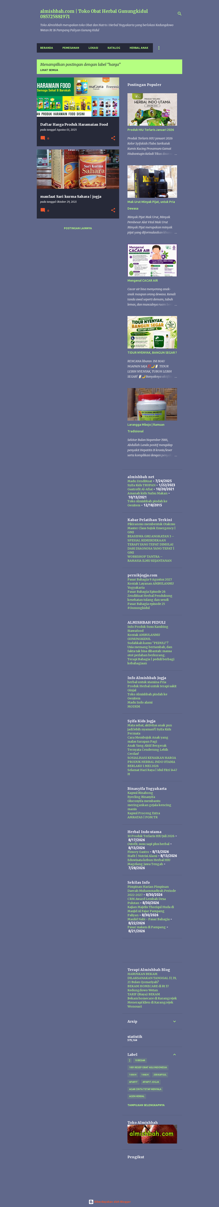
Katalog (114, 47)
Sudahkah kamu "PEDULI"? (147, 643)
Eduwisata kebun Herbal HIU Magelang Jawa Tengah (148, 862)
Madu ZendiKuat (139, 481)
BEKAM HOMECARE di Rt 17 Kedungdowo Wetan (148, 988)
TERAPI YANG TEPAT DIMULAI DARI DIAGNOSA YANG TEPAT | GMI (150, 548)
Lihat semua (49, 70)
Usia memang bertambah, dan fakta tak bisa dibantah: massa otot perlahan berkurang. (149, 651)
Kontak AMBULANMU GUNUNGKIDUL (143, 637)
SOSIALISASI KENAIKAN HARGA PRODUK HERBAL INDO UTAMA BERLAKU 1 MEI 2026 (151, 762)
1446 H (145, 1074)
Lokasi (93, 47)
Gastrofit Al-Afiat (140, 489)
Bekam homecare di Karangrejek (152, 998)
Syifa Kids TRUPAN (141, 485)
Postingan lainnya (78, 228)
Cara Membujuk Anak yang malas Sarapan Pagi (147, 739)
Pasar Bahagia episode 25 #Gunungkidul (146, 606)
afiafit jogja (151, 1082)
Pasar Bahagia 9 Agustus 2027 (149, 579)
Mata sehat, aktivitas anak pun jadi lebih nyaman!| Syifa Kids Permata (149, 729)
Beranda (46, 47)
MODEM (133, 706)
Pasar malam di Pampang (146, 927)
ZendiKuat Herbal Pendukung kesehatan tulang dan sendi (149, 598)
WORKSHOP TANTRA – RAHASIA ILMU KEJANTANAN (149, 559)
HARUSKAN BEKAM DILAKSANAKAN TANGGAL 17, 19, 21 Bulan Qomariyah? (151, 978)
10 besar (140, 1060)
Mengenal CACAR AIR (142, 280)
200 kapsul (160, 1074)
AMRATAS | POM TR (142, 817)
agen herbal (136, 1096)
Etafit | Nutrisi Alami (142, 856)
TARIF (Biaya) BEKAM (143, 994)
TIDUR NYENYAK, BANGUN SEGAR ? (152, 352)
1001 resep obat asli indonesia (148, 1067)
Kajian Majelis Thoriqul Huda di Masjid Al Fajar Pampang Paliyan (150, 911)
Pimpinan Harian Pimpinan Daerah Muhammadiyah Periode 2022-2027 (151, 891)
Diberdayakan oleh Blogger (112, 1201)
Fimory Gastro (138, 852)
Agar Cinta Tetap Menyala (145, 1089)
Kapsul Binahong (140, 793)
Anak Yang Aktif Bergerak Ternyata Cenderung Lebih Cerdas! (147, 750)
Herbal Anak (139, 47)
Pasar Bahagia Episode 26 (146, 592)
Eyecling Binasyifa (141, 797)
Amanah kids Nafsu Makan (147, 493)
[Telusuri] (179, 14)
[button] (113, 138)
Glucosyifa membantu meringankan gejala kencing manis (149, 805)
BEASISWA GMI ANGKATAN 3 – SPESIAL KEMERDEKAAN (150, 538)
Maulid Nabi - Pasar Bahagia (148, 919)
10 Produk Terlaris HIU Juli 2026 (151, 836)
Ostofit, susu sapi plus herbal (148, 844)
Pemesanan (70, 47)
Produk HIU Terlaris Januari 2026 (150, 129)
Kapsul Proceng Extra (143, 813)
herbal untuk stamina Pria (146, 682)
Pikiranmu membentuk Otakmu (151, 524)
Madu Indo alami (139, 702)
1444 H (132, 1074)
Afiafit (133, 1082)
